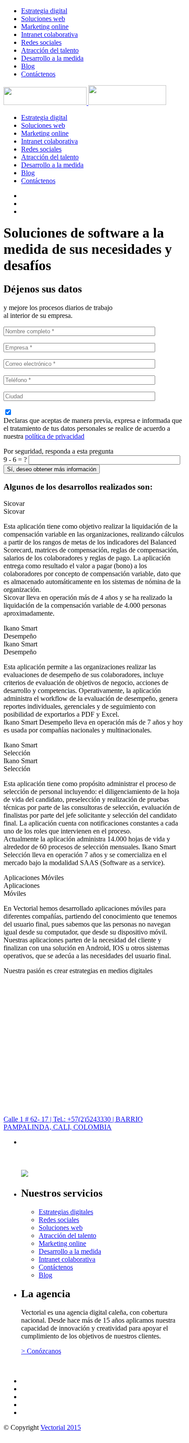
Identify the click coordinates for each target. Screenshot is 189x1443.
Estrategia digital (44, 10)
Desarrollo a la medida (52, 58)
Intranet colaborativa (49, 34)
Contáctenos (38, 74)
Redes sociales (41, 42)
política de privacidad (54, 436)
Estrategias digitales (66, 1212)
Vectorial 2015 (60, 1427)
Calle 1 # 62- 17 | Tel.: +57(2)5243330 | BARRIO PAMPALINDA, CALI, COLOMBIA (73, 1123)
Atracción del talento (50, 50)
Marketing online (45, 26)
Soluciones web (43, 18)
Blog (28, 66)
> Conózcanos (41, 1351)
